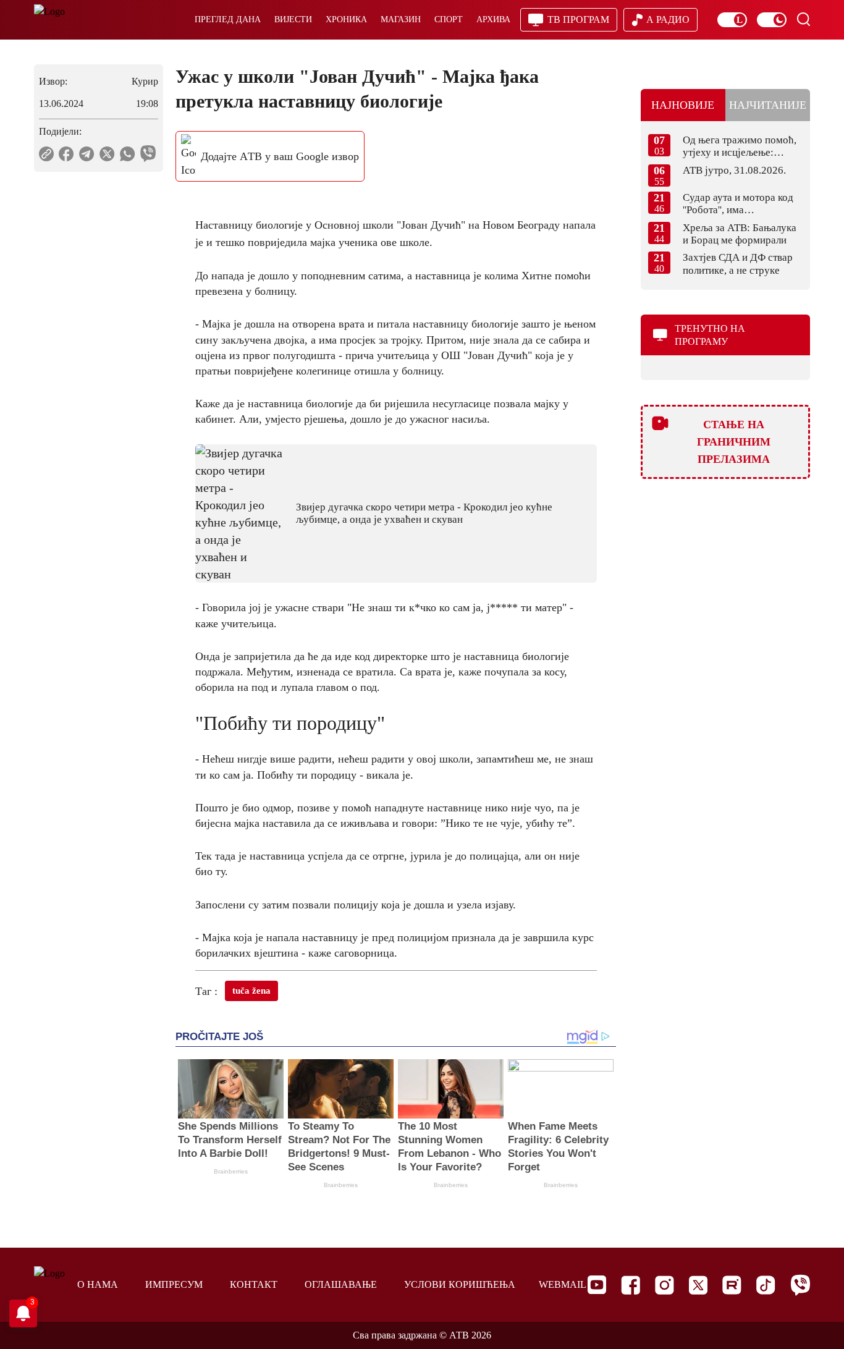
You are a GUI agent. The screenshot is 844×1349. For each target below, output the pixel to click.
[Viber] (800, 1285)
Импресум (174, 1284)
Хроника (346, 19)
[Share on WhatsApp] (127, 153)
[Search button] (803, 19)
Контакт (253, 1284)
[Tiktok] (765, 1285)
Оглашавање (341, 1284)
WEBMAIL (562, 1284)
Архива (493, 19)
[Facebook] (630, 1285)
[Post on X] (107, 153)
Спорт (448, 19)
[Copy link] (46, 153)
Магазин (401, 19)
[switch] (732, 19)
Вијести (293, 19)
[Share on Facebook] (66, 153)
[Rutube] (731, 1285)
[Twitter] (698, 1285)
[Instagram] (664, 1285)
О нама (97, 1284)
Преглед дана (228, 19)
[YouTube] (597, 1284)
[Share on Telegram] (87, 153)
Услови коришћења (459, 1284)
